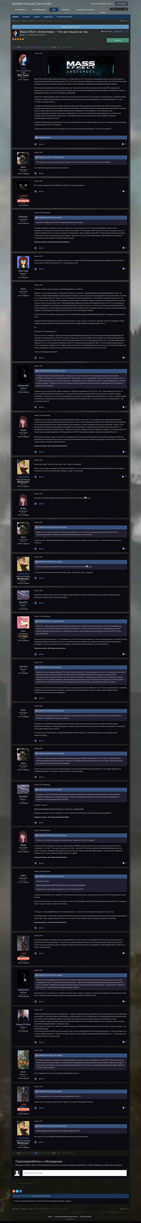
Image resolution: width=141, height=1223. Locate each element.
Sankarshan (23, 385)
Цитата (41, 144)
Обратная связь (86, 1216)
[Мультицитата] (35, 144)
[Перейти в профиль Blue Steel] (23, 262)
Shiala (23, 430)
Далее (54, 47)
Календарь (26, 17)
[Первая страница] (13, 47)
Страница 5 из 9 (67, 47)
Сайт (54, 9)
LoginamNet (56, 527)
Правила (37, 17)
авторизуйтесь (81, 1165)
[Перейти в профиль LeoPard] (23, 187)
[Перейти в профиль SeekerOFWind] (23, 1016)
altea (54, 217)
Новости (43, 35)
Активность (66, 9)
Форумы (16, 17)
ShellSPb (23, 602)
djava (23, 167)
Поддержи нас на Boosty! (85, 9)
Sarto (23, 289)
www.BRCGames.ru (39, 9)
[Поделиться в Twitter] (17, 1191)
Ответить (117, 40)
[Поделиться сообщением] (126, 53)
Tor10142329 (56, 1126)
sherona (23, 666)
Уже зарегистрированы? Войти (101, 4)
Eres (23, 631)
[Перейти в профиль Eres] (23, 622)
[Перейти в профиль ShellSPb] (23, 595)
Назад (19, 47)
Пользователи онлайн (64, 17)
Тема (50, 1216)
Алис (23, 1071)
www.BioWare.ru (20, 9)
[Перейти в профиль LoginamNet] (23, 467)
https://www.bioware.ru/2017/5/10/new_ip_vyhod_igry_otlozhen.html (58, 809)
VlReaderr (23, 216)
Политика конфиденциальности (66, 1216)
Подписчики (118, 31)
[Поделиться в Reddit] (13, 1191)
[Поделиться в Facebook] (20, 1191)
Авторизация (107, 31)
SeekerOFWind (23, 1024)
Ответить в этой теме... (34, 1173)
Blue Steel (23, 271)
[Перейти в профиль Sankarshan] (23, 374)
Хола (54, 667)
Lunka (54, 1055)
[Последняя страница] (58, 47)
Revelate (55, 157)
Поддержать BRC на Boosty (70, 27)
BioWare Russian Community (31, 4)
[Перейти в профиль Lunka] (23, 943)
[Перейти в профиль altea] (15, 33)
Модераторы (48, 17)
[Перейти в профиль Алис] (23, 1059)
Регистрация (122, 3)
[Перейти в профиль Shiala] (23, 421)
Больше (103, 12)
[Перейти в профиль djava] (23, 158)
